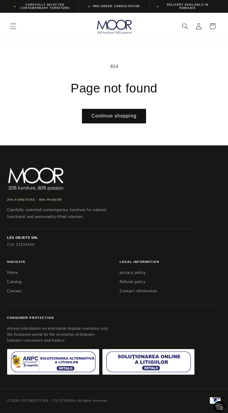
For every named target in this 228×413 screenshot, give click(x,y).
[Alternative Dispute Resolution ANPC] (53, 362)
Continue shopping (114, 115)
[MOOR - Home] (35, 178)
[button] (13, 26)
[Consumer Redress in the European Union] (148, 362)
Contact (14, 291)
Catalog (14, 281)
